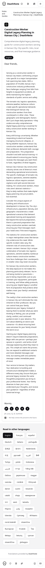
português (33, 442)
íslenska (8, 515)
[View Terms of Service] (16, 563)
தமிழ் (18, 509)
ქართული (24, 542)
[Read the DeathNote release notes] (21, 563)
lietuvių (19, 535)
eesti (15, 502)
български (9, 529)
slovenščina (9, 542)
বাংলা (6, 502)
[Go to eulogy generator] (28, 3)
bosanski (29, 489)
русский (17, 455)
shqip (17, 495)
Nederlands (31, 449)
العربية (28, 455)
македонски (30, 495)
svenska (8, 482)
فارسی (7, 469)
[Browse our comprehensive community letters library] (34, 563)
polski (18, 462)
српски (31, 535)
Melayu (8, 535)
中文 (6, 455)
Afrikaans (33, 515)
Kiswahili (29, 509)
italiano (20, 442)
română (20, 482)
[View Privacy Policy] (10, 563)
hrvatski (22, 529)
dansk (7, 489)
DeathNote (32, 554)
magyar (34, 475)
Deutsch (8, 442)
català (7, 495)
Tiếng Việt (29, 469)
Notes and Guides (5, 13)
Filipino (8, 509)
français (19, 435)
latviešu (26, 502)
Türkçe (7, 462)
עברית (17, 469)
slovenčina (25, 522)
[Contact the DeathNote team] (40, 563)
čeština (8, 475)
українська (20, 475)
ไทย (32, 529)
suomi (17, 489)
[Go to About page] (21, 3)
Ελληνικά (32, 482)
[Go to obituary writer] (34, 3)
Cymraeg (20, 515)
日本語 (7, 449)
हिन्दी (37, 455)
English (8, 435)
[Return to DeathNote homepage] (4, 563)
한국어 (18, 449)
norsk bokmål (10, 522)
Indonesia (30, 462)
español (31, 435)
